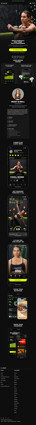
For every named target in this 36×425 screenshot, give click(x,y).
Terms (2, 421)
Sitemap (18, 421)
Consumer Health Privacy (12, 421)
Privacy (5, 421)
